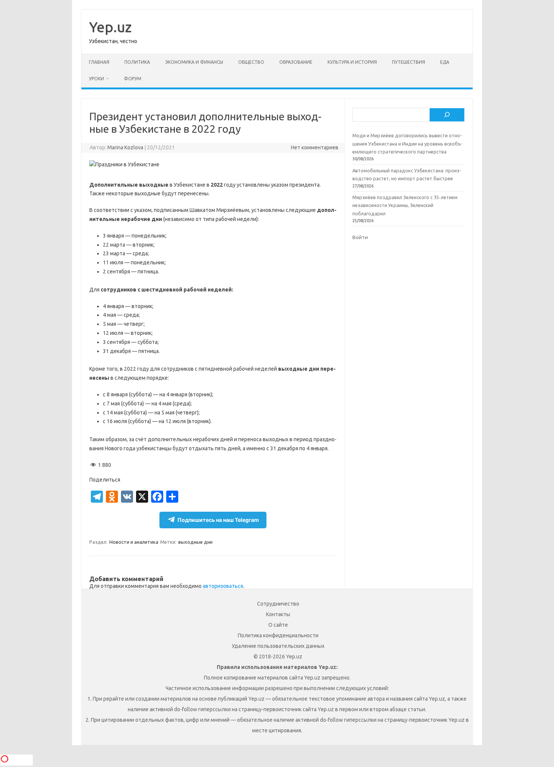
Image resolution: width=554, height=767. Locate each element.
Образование (295, 62)
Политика (137, 62)
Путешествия (408, 62)
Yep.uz (110, 27)
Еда (444, 62)
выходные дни (195, 542)
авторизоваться (223, 586)
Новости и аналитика (133, 542)
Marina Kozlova (125, 147)
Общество (251, 62)
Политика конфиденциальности (278, 635)
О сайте (278, 625)
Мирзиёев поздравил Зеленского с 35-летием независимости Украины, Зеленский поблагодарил (405, 205)
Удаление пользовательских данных (278, 646)
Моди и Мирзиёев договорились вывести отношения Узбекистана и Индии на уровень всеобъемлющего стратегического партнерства (407, 143)
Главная (99, 62)
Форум (132, 78)
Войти (360, 237)
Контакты (278, 614)
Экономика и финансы (194, 62)
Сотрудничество (278, 604)
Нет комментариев (314, 147)
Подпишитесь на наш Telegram (218, 520)
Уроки (96, 78)
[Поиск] (447, 115)
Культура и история (352, 62)
